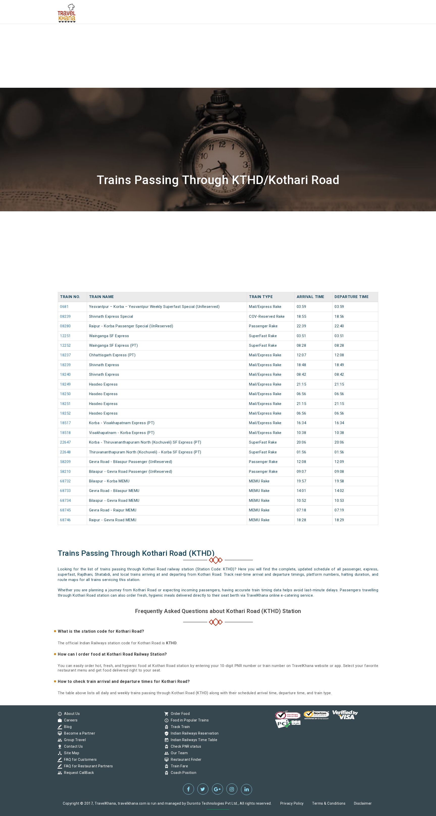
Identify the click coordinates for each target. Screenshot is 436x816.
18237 (65, 355)
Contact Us (72, 746)
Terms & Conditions (328, 803)
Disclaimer (363, 803)
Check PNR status (184, 746)
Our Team (178, 753)
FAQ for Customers (79, 759)
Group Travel (74, 740)
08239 (65, 316)
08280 (65, 326)
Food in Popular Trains (188, 720)
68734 (65, 500)
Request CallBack (78, 773)
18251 (65, 403)
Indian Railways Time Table (192, 740)
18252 (65, 413)
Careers (70, 720)
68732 (65, 481)
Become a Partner (78, 733)
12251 (65, 336)
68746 (65, 520)
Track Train (179, 727)
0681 (64, 306)
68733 (65, 490)
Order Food (179, 714)
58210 (65, 471)
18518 (65, 432)
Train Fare (178, 766)
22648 (65, 452)
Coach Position (182, 773)
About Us (71, 714)
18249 (65, 384)
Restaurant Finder (185, 759)
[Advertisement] (151, 35)
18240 (65, 374)
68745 (65, 510)
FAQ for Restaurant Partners (87, 766)
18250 (65, 394)
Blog (67, 727)
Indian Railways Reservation (193, 733)
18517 (65, 423)
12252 (65, 345)
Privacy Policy (292, 803)
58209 (65, 461)
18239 (65, 365)
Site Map (70, 753)
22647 (65, 442)
